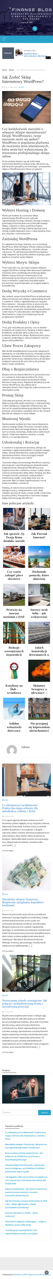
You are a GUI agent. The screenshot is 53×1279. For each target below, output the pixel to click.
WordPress (18, 1274)
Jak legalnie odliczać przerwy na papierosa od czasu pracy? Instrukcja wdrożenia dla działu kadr (26, 1180)
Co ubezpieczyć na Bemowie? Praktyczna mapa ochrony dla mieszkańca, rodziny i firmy (25, 1135)
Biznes (21, 87)
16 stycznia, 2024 (10, 87)
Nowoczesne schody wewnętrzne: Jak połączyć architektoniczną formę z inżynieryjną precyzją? (24, 1003)
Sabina (25, 747)
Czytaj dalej (8, 1052)
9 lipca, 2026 (8, 1012)
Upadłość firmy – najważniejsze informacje (35, 54)
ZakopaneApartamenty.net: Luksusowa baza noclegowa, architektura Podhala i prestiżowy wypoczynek (25, 1168)
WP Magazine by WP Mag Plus (38, 1274)
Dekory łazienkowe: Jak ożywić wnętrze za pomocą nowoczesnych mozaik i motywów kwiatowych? (26, 1192)
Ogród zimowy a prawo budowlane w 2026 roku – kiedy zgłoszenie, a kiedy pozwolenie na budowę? (26, 1204)
